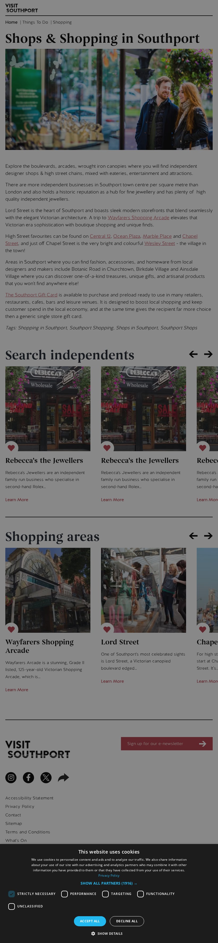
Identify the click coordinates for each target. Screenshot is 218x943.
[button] (109, 883)
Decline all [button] (127, 921)
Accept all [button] (90, 921)
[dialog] (109, 893)
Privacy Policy (108, 875)
